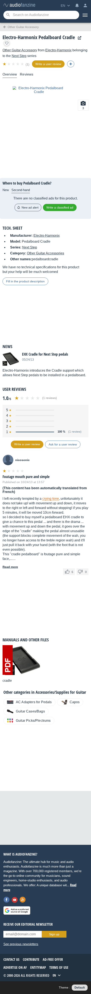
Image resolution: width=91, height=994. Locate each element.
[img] (14, 64)
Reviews (26, 74)
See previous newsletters (20, 944)
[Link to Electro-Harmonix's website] (78, 38)
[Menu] (85, 15)
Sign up (54, 934)
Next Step (19, 56)
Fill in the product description (25, 281)
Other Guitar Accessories (45, 253)
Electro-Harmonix (58, 50)
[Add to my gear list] (6, 43)
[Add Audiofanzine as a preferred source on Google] (16, 910)
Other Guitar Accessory (20, 50)
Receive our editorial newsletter (28, 924)
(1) (27, 64)
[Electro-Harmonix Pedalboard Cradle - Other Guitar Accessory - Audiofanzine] (19, 5)
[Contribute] (70, 64)
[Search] (8, 15)
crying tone (50, 498)
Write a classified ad (59, 207)
